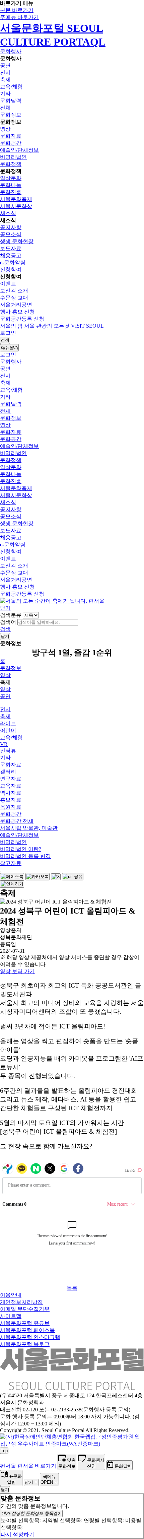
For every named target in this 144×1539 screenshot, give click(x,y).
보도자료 (10, 248)
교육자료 (10, 786)
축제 (5, 79)
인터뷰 (8, 750)
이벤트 (8, 283)
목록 (72, 1288)
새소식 (8, 213)
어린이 (8, 730)
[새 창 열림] (72, 1444)
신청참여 (10, 269)
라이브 (8, 723)
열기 (31, 1513)
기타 (5, 93)
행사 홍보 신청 (17, 312)
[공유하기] (0, 871)
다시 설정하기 (17, 1534)
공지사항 (10, 227)
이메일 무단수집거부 (25, 1309)
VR (4, 744)
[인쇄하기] (12, 884)
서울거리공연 (16, 305)
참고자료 (10, 863)
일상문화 (10, 178)
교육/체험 (11, 86)
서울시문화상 (16, 206)
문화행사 (10, 51)
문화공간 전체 (16, 821)
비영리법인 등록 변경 (25, 856)
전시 (5, 72)
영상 (5, 129)
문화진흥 (10, 192)
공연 (5, 65)
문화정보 (10, 115)
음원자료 (10, 807)
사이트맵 (10, 1316)
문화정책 (10, 164)
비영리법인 (13, 157)
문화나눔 (10, 185)
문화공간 (10, 143)
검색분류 (10, 615)
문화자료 (10, 136)
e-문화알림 (12, 262)
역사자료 (10, 793)
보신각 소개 (14, 290)
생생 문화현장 (16, 241)
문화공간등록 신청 (22, 319)
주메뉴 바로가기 (19, 17)
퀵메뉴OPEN (48, 1479)
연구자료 (10, 779)
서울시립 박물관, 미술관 (29, 828)
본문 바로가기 (16, 10)
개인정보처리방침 (21, 1302)
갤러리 (8, 772)
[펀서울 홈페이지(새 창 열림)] (52, 601)
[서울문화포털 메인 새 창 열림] (72, 1387)
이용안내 (10, 1295)
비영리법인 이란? (20, 849)
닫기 (5, 608)
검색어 (8, 622)
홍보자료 (10, 800)
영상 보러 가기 (17, 971)
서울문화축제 (16, 199)
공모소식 (10, 234)
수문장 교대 (14, 297)
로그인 (8, 333)
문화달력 (10, 101)
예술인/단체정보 (19, 150)
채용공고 (10, 255)
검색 (5, 629)
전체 (5, 108)
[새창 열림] (12, 876)
